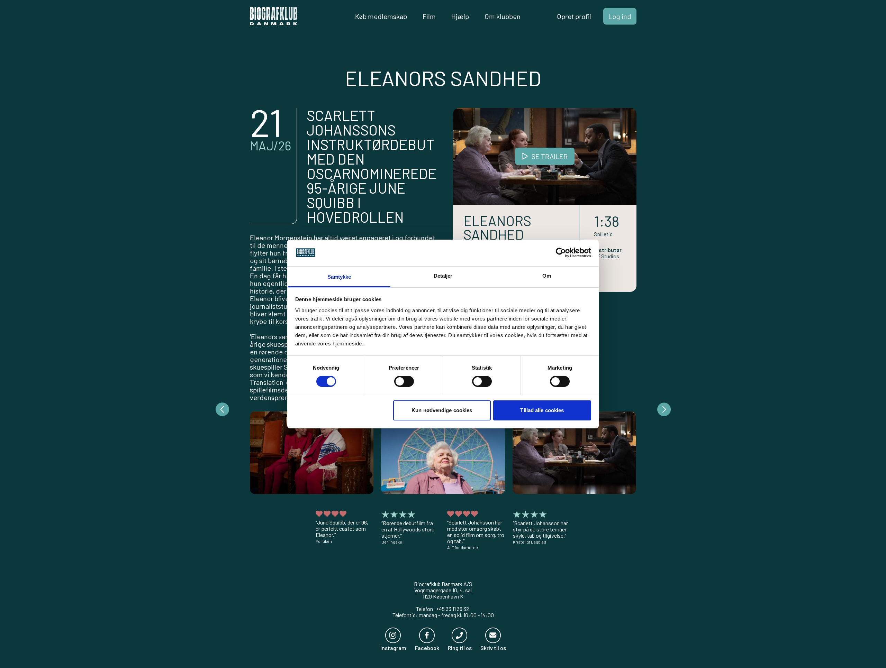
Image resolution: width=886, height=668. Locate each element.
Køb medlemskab (381, 16)
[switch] (404, 381)
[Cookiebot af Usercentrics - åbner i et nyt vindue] (561, 253)
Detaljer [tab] (443, 276)
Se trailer (550, 156)
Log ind (619, 16)
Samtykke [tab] (339, 277)
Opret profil (574, 16)
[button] (312, 452)
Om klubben (503, 16)
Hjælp (460, 16)
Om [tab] (546, 276)
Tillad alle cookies (542, 410)
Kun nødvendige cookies (442, 410)
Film (429, 16)
